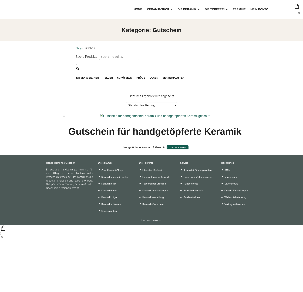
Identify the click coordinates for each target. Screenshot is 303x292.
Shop (79, 48)
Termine (239, 9)
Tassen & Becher (87, 77)
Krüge (140, 77)
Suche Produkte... (87, 56)
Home (138, 9)
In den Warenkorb (177, 147)
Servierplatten (173, 77)
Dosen (154, 77)
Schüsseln (124, 77)
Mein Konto (259, 9)
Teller (108, 77)
